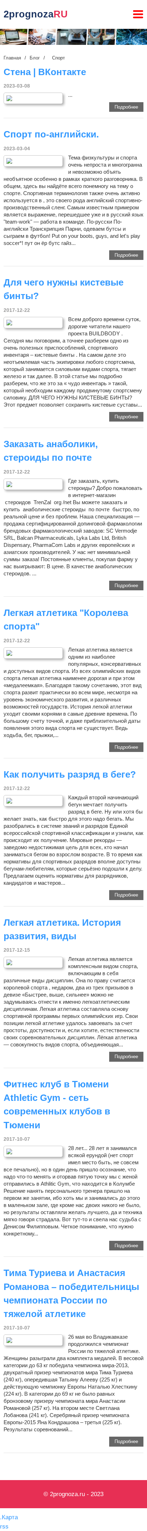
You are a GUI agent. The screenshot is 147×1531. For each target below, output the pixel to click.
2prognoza (36, 14)
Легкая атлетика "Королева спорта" (66, 619)
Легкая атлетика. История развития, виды (62, 929)
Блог (35, 58)
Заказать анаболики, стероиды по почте (51, 451)
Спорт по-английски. (51, 134)
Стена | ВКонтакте (45, 72)
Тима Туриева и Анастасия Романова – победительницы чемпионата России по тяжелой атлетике (71, 1293)
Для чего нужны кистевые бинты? (63, 289)
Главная (12, 58)
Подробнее (126, 107)
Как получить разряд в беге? (70, 774)
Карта (10, 1517)
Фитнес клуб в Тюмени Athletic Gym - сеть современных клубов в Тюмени (57, 1104)
